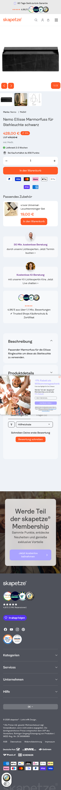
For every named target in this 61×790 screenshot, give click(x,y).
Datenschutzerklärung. (45, 411)
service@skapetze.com (52, 409)
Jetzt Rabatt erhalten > (45, 403)
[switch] (6, 784)
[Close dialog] (60, 377)
